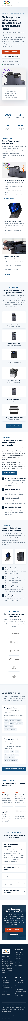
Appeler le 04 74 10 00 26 (14, 929)
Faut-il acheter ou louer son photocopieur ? (11, 845)
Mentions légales (6, 994)
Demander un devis (7, 987)
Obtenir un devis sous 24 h (11, 51)
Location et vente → (9, 198)
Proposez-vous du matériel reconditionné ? (11, 891)
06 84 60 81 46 (19, 982)
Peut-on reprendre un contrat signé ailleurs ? (12, 883)
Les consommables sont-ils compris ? (11, 868)
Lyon (17, 751)
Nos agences (5, 985)
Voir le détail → (7, 233)
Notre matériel (5, 982)
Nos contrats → (8, 274)
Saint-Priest (16, 754)
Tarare (6, 720)
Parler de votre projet (9, 472)
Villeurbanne (8, 754)
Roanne (6, 723)
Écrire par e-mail (14, 934)
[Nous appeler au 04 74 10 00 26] (14, 3)
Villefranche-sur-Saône (15, 720)
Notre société (5, 980)
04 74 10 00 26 (19, 980)
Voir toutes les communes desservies (14, 768)
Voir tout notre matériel (14, 426)
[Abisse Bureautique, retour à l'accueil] (7, 3)
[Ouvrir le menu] (17, 3)
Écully (12, 751)
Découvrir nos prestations (11, 56)
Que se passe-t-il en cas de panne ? (11, 876)
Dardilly (6, 751)
